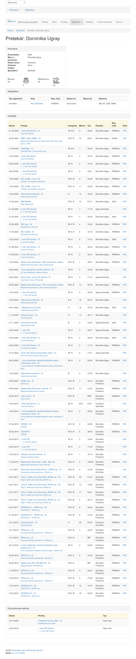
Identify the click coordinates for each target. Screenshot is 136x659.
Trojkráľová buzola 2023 (31, 307)
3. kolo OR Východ (27, 242)
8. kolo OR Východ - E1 (30, 254)
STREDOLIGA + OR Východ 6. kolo (33, 151)
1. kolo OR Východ (28, 171)
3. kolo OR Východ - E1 (30, 239)
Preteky (45, 22)
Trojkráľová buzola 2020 (46, 623)
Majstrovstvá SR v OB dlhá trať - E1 (35, 563)
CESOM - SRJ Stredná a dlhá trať (33, 181)
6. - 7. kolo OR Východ (29, 333)
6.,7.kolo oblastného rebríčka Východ (34, 272)
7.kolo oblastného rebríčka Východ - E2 (37, 269)
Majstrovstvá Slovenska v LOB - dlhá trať (38, 461)
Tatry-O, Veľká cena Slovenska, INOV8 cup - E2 (41, 492)
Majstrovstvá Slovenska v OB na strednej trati (37, 265)
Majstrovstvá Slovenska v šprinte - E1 (36, 388)
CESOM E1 (25, 431)
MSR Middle (26, 201)
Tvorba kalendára (104, 22)
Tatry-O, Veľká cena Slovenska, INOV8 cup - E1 (41, 499)
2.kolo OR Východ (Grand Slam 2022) (34, 355)
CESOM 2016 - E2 (28, 585)
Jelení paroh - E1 (28, 396)
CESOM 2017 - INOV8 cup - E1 (34, 514)
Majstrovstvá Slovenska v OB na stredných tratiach (42, 262)
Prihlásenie (14, 9)
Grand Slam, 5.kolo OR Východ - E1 (36, 277)
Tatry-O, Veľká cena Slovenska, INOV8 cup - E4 (41, 477)
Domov (11, 30)
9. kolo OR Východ (27, 249)
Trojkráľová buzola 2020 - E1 (50, 620)
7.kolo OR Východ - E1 (30, 130)
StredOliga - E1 (27, 148)
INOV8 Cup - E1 (27, 380)
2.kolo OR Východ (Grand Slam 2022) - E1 (39, 352)
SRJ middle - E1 (27, 231)
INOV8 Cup (25, 383)
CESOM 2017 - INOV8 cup (30, 510)
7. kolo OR (25, 330)
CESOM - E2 (26, 424)
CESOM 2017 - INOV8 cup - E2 (34, 507)
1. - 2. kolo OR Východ (29, 166)
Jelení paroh (25, 399)
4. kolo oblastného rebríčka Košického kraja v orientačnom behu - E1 (40, 412)
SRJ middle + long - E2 (30, 178)
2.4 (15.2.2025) (18, 653)
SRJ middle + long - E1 (30, 186)
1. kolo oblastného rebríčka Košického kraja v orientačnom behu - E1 (40, 361)
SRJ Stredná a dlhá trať (29, 227)
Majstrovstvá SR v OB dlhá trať (31, 565)
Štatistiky (89, 22)
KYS (124, 130)
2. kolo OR (25, 439)
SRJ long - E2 (26, 224)
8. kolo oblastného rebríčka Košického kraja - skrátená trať (41, 550)
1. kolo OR (25, 446)
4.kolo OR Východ (28, 156)
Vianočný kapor (26, 318)
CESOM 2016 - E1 (28, 593)
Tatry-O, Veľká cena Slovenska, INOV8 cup (36, 480)
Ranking (64, 22)
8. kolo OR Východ (27, 257)
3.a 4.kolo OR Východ (28, 348)
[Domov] (13, 21)
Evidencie (76, 22)
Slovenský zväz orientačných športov (27, 650)
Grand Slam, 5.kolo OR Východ (32, 280)
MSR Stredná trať (27, 204)
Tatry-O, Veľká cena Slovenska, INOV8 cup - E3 (41, 484)
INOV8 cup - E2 (27, 530)
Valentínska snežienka (29, 196)
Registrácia (29, 9)
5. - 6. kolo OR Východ (29, 212)
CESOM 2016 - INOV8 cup (30, 588)
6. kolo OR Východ (28, 209)
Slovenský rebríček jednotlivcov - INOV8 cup (36, 472)
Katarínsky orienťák (29, 322)
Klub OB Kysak (37, 103)
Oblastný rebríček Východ (30, 457)
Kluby (54, 22)
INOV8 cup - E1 (27, 537)
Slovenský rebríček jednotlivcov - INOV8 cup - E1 (41, 469)
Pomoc (119, 22)
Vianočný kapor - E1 (29, 315)
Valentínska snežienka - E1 (32, 194)
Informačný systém (28, 22)
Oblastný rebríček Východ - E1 (33, 454)
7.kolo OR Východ (27, 133)
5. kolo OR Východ (28, 216)
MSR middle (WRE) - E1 (31, 138)
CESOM (24, 427)
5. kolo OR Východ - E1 (30, 337)
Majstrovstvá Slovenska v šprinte (32, 391)
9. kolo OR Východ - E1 (30, 247)
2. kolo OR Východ (28, 163)
